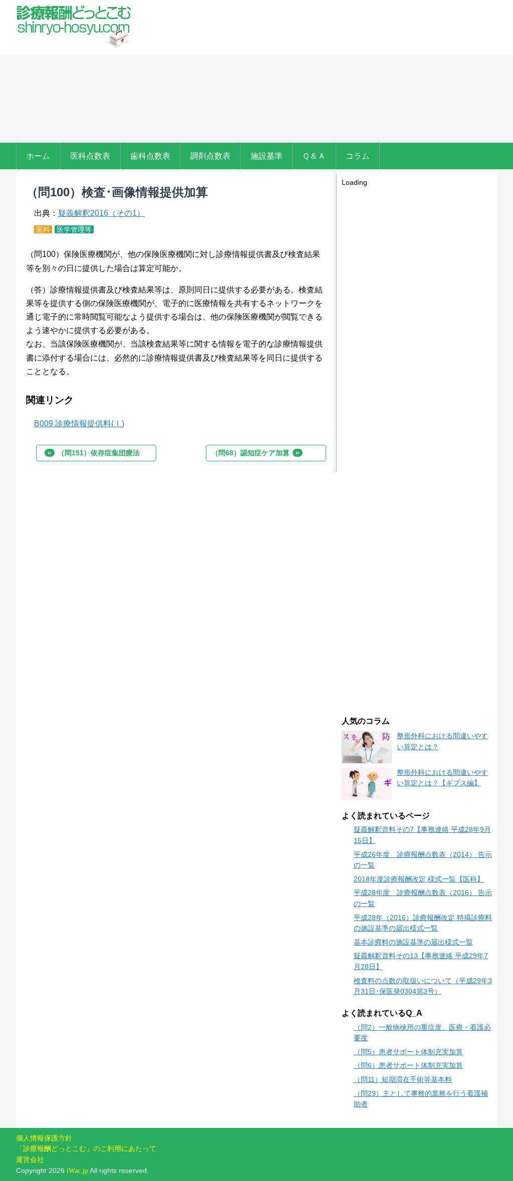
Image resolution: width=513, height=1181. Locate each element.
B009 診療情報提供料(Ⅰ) (79, 423)
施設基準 (266, 156)
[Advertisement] (316, 73)
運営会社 (30, 1159)
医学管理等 (74, 229)
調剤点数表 (210, 156)
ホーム (38, 156)
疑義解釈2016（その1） (101, 213)
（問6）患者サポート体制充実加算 (408, 1065)
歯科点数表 (150, 156)
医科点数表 (90, 156)
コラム (358, 156)
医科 (43, 229)
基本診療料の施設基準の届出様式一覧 (413, 942)
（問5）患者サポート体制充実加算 (408, 1052)
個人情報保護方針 (44, 1138)
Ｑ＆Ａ (314, 156)
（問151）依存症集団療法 (94, 453)
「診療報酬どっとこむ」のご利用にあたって (86, 1148)
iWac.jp (77, 1170)
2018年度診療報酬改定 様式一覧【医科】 (419, 879)
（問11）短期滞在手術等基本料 (403, 1079)
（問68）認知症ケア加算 (255, 453)
